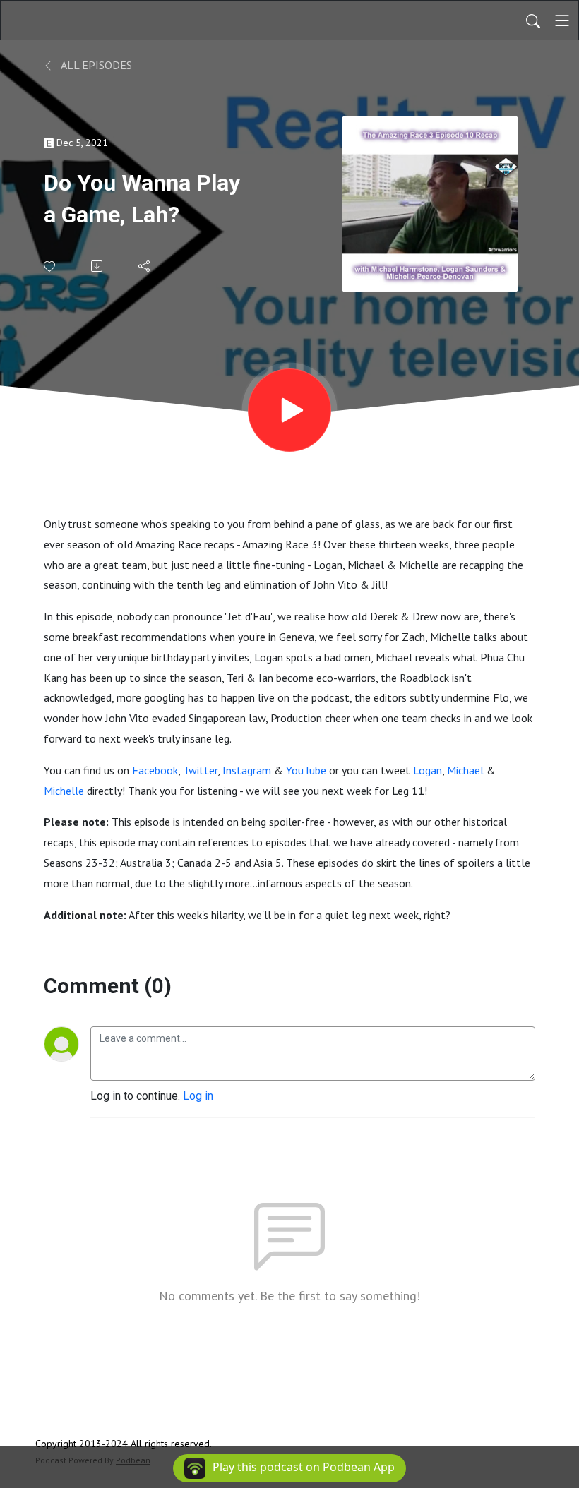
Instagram (246, 770)
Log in (198, 1096)
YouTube (306, 770)
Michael (465, 770)
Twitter (200, 770)
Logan (427, 770)
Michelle (64, 791)
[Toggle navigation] (562, 20)
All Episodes (95, 65)
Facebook (155, 770)
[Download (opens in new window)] (98, 266)
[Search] (533, 20)
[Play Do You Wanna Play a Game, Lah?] (289, 410)
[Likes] (50, 266)
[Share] (145, 266)
